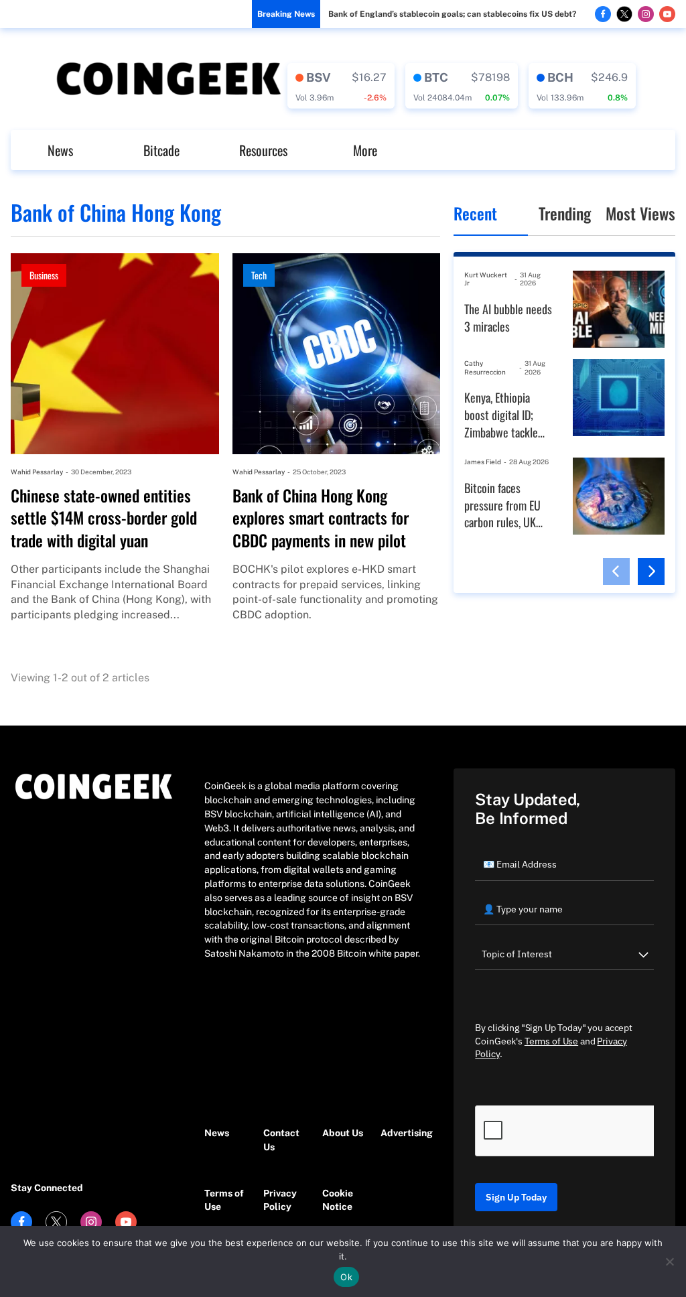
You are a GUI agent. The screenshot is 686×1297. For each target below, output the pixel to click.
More (365, 150)
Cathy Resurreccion (485, 367)
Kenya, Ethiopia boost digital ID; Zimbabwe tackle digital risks (501, 415)
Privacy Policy (280, 1200)
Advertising (403, 1133)
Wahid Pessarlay (37, 472)
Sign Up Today (516, 1197)
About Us (342, 1133)
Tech (259, 275)
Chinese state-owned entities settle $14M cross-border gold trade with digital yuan (104, 518)
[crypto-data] (341, 86)
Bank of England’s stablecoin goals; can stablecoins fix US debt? (452, 14)
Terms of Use (224, 1200)
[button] (616, 571)
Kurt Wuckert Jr (485, 279)
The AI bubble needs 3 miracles (508, 318)
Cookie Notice (337, 1200)
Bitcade (161, 150)
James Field (482, 462)
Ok (346, 1277)
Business (43, 275)
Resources (263, 150)
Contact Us (281, 1140)
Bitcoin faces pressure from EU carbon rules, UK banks (502, 505)
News (60, 150)
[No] (669, 1261)
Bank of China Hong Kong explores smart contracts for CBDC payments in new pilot (320, 518)
